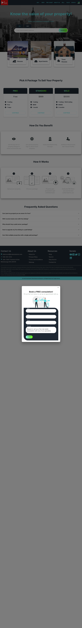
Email (28, 314)
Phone (28, 320)
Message (29, 326)
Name (28, 308)
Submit (29, 337)
